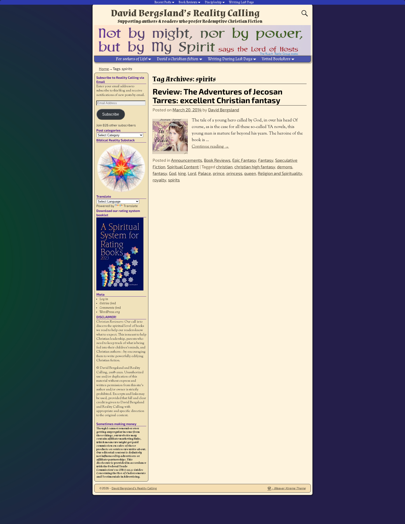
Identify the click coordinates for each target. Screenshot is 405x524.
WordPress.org (110, 312)
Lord (192, 173)
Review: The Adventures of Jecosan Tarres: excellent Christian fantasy (217, 96)
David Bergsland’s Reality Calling (185, 13)
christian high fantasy (254, 166)
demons (284, 166)
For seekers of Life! (131, 59)
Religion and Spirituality (280, 173)
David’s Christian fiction (177, 59)
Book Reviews (188, 2)
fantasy (160, 173)
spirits (174, 179)
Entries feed (108, 303)
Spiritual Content (183, 166)
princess (234, 173)
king (182, 173)
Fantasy (265, 160)
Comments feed (110, 308)
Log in (104, 299)
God (172, 173)
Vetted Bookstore (276, 59)
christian (224, 166)
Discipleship (213, 2)
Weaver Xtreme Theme (290, 488)
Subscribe (110, 114)
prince (219, 173)
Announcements (186, 160)
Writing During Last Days (230, 59)
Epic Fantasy (244, 160)
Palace (204, 173)
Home (104, 68)
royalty (159, 179)
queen (250, 173)
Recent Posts (162, 2)
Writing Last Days (241, 2)
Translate (131, 206)
